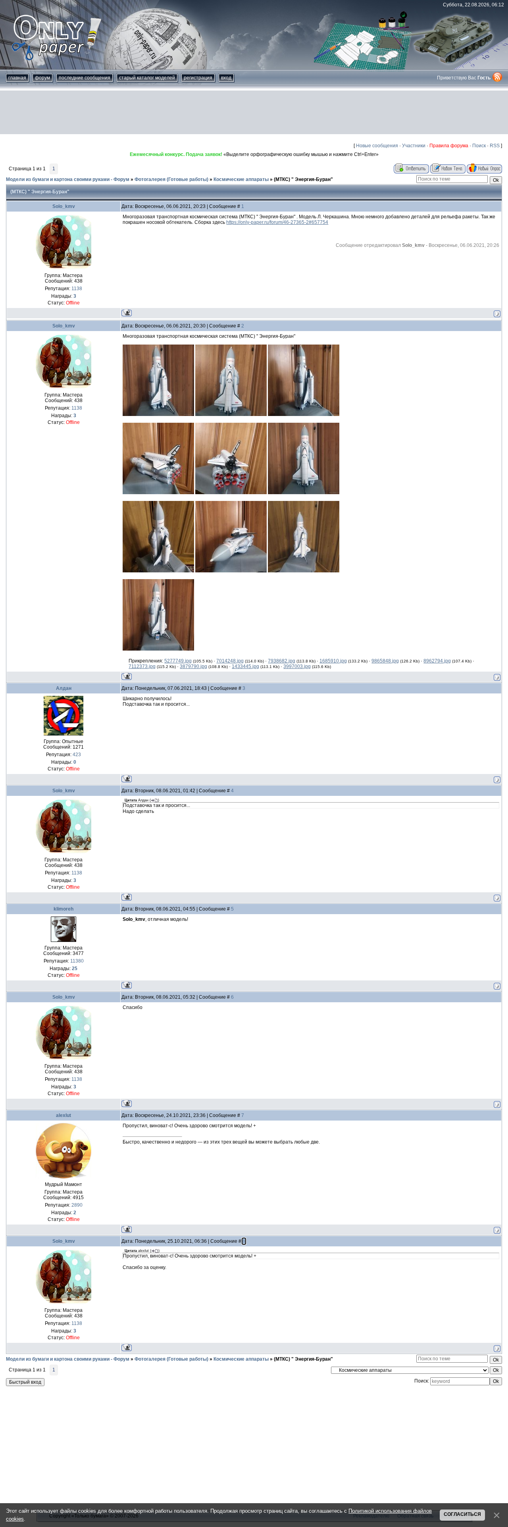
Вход (226, 78)
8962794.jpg (437, 661)
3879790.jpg (193, 666)
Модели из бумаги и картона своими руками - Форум (67, 179)
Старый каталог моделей (147, 78)
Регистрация (198, 78)
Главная (17, 78)
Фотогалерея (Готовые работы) (171, 179)
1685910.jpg (333, 661)
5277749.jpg (178, 661)
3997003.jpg (297, 666)
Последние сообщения (84, 78)
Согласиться (462, 1514)
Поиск (479, 145)
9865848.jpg (385, 661)
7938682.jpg (281, 661)
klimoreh (63, 909)
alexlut (63, 1115)
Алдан (63, 688)
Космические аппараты (241, 179)
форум (42, 78)
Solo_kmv (63, 206)
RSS (495, 145)
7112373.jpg (142, 666)
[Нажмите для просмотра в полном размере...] (158, 414)
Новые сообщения (377, 145)
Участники (413, 145)
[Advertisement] (254, 112)
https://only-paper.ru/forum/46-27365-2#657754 (277, 222)
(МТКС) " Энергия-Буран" (303, 179)
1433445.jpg (245, 666)
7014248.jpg (230, 661)
